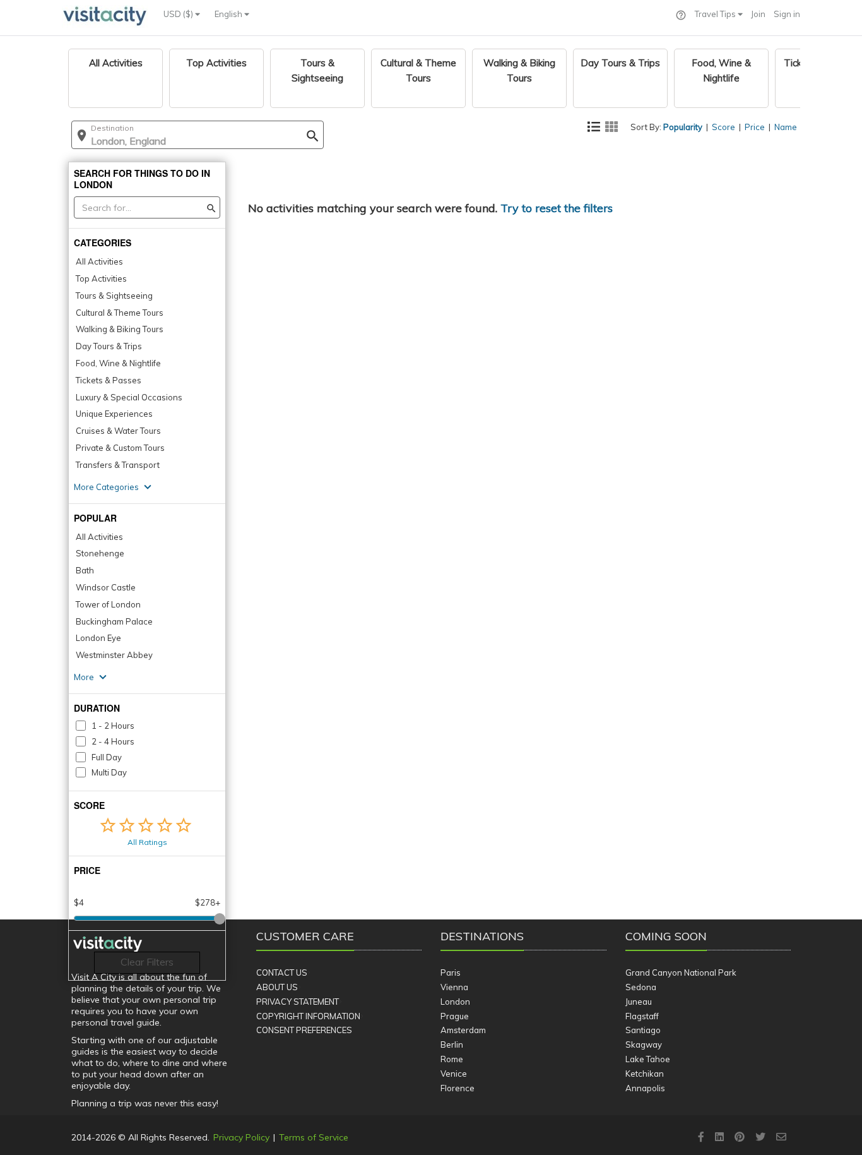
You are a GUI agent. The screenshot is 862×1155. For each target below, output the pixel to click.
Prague (454, 1016)
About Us (277, 987)
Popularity (682, 127)
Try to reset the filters (556, 208)
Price (755, 127)
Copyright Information (308, 1016)
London (455, 1001)
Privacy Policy (241, 1137)
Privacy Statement (297, 1001)
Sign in (787, 14)
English (229, 14)
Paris (450, 972)
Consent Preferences (304, 1030)
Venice (453, 1073)
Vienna (454, 987)
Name (785, 127)
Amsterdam (463, 1030)
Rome (451, 1059)
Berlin (451, 1044)
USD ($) (179, 14)
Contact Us (281, 972)
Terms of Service (313, 1137)
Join (758, 14)
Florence (457, 1088)
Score (723, 127)
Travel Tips (716, 14)
